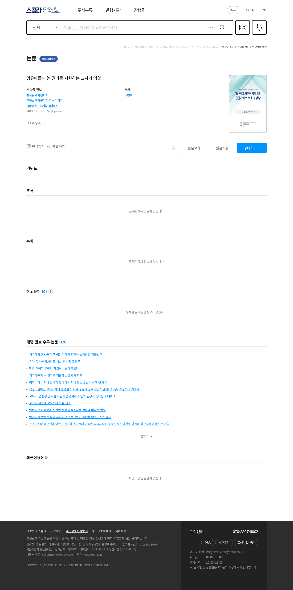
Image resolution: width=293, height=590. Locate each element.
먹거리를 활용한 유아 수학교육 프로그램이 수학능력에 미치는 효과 (70, 417)
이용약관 (56, 531)
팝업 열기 (50, 291)
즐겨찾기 (258, 34)
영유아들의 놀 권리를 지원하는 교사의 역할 (55, 375)
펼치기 (144, 436)
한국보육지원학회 (37, 95)
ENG (264, 10)
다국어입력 (242, 34)
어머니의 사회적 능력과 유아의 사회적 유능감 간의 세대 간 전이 (68, 382)
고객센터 (250, 10)
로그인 (233, 10)
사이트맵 (120, 531)
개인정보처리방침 (77, 531)
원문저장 (222, 147)
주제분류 (85, 10)
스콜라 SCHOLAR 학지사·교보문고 (43, 12)
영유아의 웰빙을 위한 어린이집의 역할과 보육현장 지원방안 (65, 354)
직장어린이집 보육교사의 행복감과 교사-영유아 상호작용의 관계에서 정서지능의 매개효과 (84, 389)
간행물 (139, 10)
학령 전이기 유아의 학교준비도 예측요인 (54, 368)
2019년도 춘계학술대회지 (42, 106)
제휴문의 (224, 542)
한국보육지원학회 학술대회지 (44, 100)
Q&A (208, 542)
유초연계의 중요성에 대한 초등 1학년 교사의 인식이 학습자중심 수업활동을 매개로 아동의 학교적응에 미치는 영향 (99, 424)
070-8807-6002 (245, 531)
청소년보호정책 (101, 531)
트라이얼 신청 (246, 542)
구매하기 (250, 147)
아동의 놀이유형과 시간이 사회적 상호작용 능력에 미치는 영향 (67, 410)
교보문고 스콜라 (36, 531)
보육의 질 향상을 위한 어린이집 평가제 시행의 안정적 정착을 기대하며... (73, 396)
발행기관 (113, 10)
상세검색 (209, 30)
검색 (221, 30)
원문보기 (194, 147)
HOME (127, 46)
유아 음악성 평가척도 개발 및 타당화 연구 (54, 361)
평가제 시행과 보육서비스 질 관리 (50, 403)
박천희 (129, 95)
